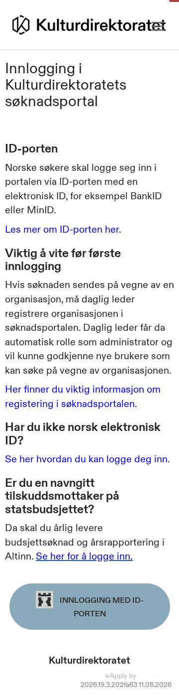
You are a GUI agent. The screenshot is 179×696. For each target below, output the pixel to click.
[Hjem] (89, 25)
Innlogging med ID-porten (101, 606)
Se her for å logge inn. (84, 556)
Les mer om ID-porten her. (63, 229)
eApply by (121, 675)
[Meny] (158, 26)
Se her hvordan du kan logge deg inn (86, 459)
